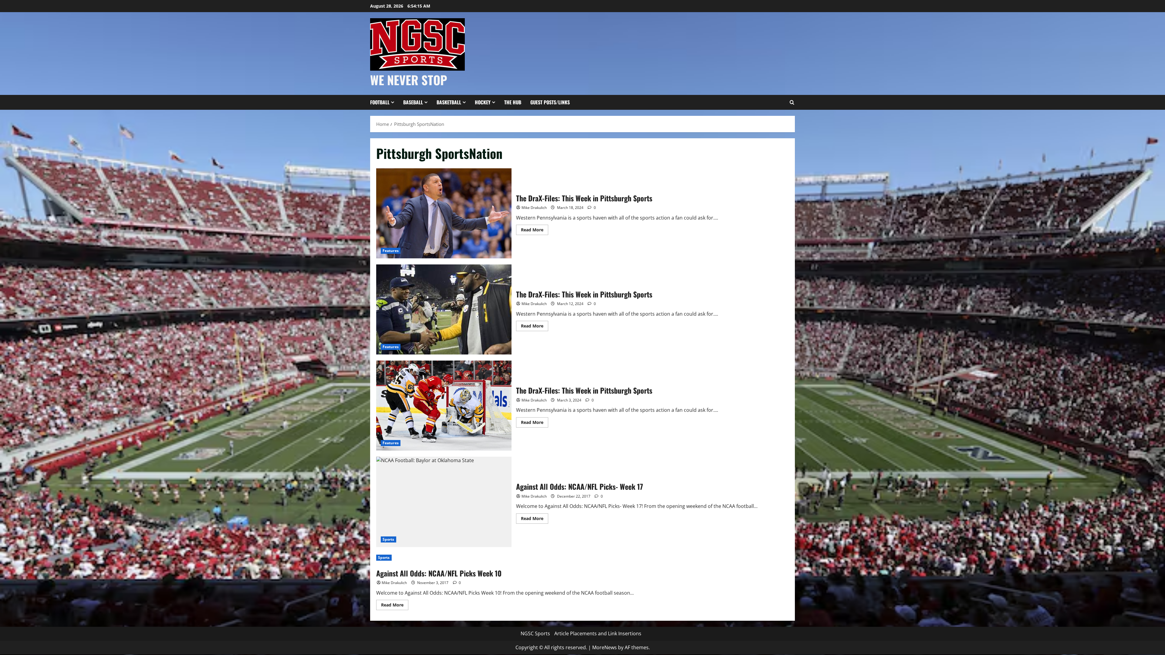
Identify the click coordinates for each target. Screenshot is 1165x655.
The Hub (512, 102)
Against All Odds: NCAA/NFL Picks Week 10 (438, 573)
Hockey (483, 102)
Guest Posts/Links (550, 102)
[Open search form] (792, 102)
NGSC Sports (535, 633)
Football (380, 102)
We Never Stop (408, 80)
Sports (388, 539)
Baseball (413, 102)
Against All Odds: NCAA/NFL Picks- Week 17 (444, 502)
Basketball (449, 102)
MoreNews (604, 647)
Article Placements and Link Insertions (597, 633)
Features (391, 250)
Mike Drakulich (534, 207)
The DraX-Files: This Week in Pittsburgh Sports (444, 213)
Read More (534, 231)
